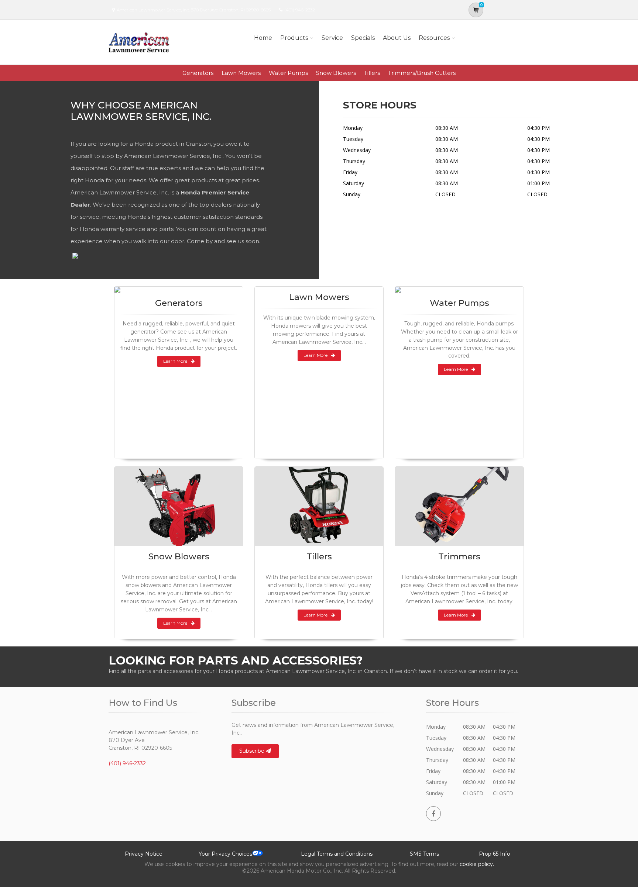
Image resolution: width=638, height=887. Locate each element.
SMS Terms (424, 853)
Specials (363, 37)
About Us (397, 37)
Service (332, 37)
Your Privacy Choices (225, 853)
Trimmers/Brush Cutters (422, 72)
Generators (197, 72)
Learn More (175, 361)
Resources (434, 37)
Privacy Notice (143, 853)
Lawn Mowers (241, 72)
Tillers (372, 72)
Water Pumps (288, 72)
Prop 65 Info (494, 853)
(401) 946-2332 (299, 10)
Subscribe (252, 751)
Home (263, 37)
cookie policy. (477, 864)
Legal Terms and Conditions (337, 853)
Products (294, 37)
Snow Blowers (336, 72)
